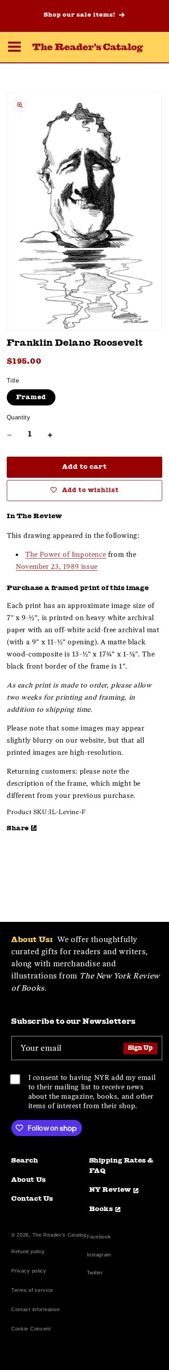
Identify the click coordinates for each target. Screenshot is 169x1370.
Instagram (99, 1256)
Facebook (99, 1238)
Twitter (97, 1273)
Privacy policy (28, 1270)
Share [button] (18, 828)
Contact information (35, 1309)
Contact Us (32, 1199)
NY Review (110, 1190)
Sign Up (140, 1048)
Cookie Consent (31, 1328)
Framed (31, 397)
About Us (28, 1180)
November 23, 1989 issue (57, 567)
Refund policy (28, 1251)
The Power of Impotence (65, 555)
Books (101, 1209)
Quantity (18, 417)
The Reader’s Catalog (59, 1235)
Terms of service (32, 1290)
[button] (14, 48)
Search (24, 1161)
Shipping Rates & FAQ (121, 1166)
